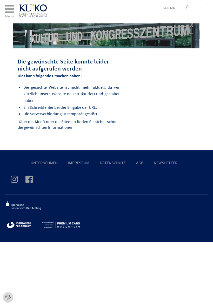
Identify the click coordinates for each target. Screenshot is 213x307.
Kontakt (170, 7)
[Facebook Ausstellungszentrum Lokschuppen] (32, 180)
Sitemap (68, 121)
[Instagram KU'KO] (17, 180)
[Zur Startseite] (33, 7)
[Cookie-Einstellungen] (8, 297)
